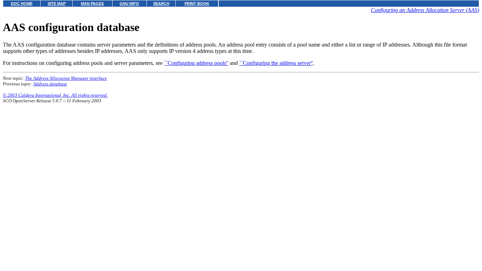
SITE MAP (57, 3)
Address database (50, 83)
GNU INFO (129, 3)
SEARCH (161, 3)
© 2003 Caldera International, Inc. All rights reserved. (55, 95)
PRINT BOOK (197, 3)
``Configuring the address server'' (276, 63)
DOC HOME (21, 3)
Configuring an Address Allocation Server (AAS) (425, 10)
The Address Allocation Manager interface (66, 78)
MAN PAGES (92, 3)
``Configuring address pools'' (196, 63)
